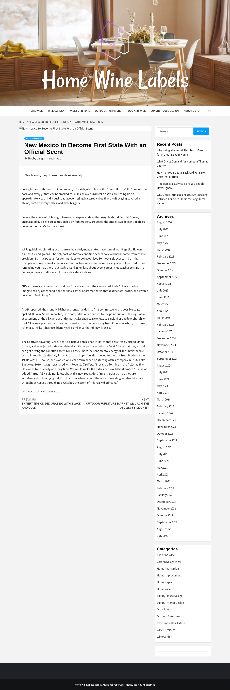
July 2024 (162, 372)
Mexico (32, 391)
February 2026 (165, 256)
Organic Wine (165, 609)
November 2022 (166, 508)
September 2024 (167, 358)
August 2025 (164, 284)
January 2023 (165, 495)
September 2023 (167, 440)
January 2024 (165, 413)
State (57, 391)
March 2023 (163, 481)
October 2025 (165, 270)
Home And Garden (168, 568)
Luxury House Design (165, 111)
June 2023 (163, 461)
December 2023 (166, 420)
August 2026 (164, 222)
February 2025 (165, 324)
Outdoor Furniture (108, 111)
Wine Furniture (80, 111)
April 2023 (163, 474)
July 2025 (162, 290)
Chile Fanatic (60, 342)
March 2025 (163, 318)
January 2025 (165, 331)
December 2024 (166, 338)
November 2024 (166, 345)
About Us (190, 111)
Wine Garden (56, 111)
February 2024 (165, 406)
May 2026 (162, 243)
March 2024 (163, 399)
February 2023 (165, 488)
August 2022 (164, 529)
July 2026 (162, 229)
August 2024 (164, 365)
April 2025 (163, 311)
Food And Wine (136, 111)
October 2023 (165, 433)
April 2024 (163, 393)
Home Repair (165, 582)
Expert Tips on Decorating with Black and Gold (51, 403)
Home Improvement (169, 575)
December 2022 (166, 502)
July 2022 (162, 536)
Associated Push (107, 286)
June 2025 (163, 297)
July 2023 (162, 454)
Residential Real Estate (171, 623)
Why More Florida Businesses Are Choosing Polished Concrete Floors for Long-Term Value (182, 199)
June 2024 (163, 379)
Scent (50, 391)
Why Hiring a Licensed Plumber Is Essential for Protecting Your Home (182, 153)
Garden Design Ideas (169, 562)
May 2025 (162, 304)
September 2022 (167, 522)
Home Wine (36, 111)
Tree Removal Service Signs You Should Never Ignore (181, 186)
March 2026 (163, 249)
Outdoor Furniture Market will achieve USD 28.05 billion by (117, 403)
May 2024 (162, 386)
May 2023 (162, 467)
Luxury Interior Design (170, 603)
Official (41, 391)
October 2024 (165, 352)
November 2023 (166, 427)
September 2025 (167, 277)
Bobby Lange (36, 158)
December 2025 (166, 263)
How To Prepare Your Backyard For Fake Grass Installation (181, 175)
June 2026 (163, 236)
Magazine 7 (132, 684)
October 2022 (165, 515)
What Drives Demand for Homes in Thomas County (182, 164)
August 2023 (164, 447)
